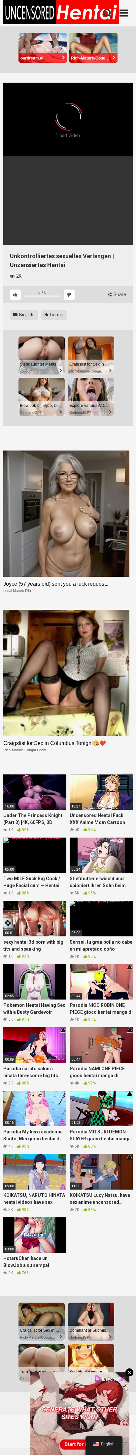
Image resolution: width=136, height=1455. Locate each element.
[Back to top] (124, 1441)
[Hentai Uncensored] (61, 13)
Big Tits (26, 314)
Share (119, 294)
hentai (56, 314)
